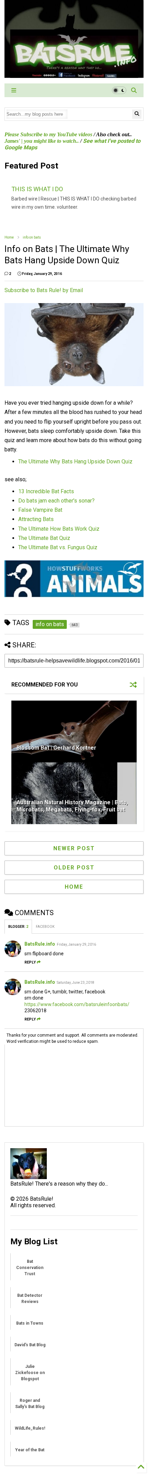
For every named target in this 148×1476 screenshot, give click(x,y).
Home (9, 237)
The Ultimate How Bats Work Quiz (58, 529)
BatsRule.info (39, 944)
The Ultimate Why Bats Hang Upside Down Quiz (75, 461)
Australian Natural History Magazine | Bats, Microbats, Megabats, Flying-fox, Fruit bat (72, 806)
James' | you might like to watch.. (41, 141)
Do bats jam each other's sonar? (56, 500)
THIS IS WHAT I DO (37, 189)
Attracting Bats (36, 519)
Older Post (74, 867)
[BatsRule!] (74, 75)
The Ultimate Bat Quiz (44, 538)
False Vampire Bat (40, 510)
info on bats (32, 237)
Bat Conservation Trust (29, 1267)
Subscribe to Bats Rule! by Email (43, 290)
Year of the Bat (29, 1450)
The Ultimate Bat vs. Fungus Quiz (57, 547)
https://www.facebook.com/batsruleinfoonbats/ (76, 1004)
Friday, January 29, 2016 (76, 944)
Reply (30, 962)
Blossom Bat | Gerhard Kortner (56, 748)
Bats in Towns (29, 1323)
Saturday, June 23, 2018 (75, 982)
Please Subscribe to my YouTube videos (48, 134)
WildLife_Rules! (30, 1428)
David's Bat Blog (29, 1344)
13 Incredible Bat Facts (46, 491)
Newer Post (74, 848)
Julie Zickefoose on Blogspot (30, 1372)
